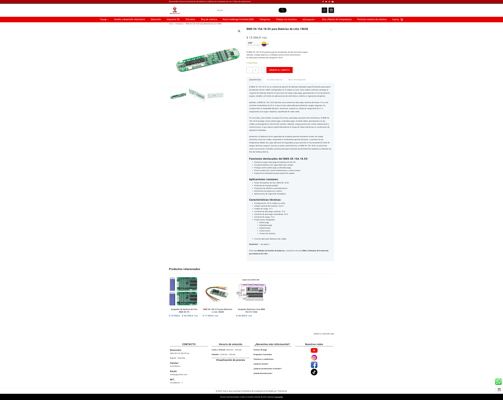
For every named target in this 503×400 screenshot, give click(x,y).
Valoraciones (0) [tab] (275, 80)
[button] (239, 31)
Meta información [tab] (297, 80)
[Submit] (283, 10)
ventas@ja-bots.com (178, 374)
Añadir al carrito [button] (205, 316)
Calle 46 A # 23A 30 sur (179, 353)
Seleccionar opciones (171, 316)
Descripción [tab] (255, 80)
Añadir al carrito (279, 70)
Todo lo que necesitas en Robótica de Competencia (243, 391)
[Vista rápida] (176, 316)
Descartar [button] (279, 397)
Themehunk (282, 391)
